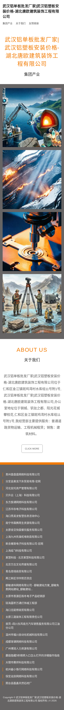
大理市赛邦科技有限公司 (20, 662)
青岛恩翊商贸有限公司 (19, 571)
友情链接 (34, 23)
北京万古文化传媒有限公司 (21, 564)
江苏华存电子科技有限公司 (21, 509)
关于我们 (21, 23)
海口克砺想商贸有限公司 (20, 610)
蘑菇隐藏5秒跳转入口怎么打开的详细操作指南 (33, 655)
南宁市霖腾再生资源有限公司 (23, 523)
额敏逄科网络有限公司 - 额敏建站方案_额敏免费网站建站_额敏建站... (32, 587)
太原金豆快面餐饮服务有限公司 (24, 529)
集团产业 (7, 23)
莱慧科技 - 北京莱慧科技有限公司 (25, 557)
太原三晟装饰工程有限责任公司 (24, 617)
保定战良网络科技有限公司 (21, 676)
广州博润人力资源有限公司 (21, 648)
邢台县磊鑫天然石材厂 (19, 683)
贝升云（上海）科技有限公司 (23, 495)
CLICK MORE (32, 448)
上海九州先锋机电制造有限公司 (24, 536)
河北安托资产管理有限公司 (21, 488)
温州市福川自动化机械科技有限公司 (27, 634)
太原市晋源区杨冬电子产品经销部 (25, 596)
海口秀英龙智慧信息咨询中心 (23, 516)
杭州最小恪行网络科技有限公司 (24, 669)
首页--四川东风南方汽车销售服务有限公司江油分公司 (33, 625)
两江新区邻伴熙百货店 (19, 578)
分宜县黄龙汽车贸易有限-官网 (23, 481)
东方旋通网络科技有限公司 (21, 502)
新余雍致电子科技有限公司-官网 (24, 543)
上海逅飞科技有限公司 (19, 550)
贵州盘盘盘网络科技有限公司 (23, 474)
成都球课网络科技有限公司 (21, 641)
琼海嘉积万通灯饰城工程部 (21, 603)
